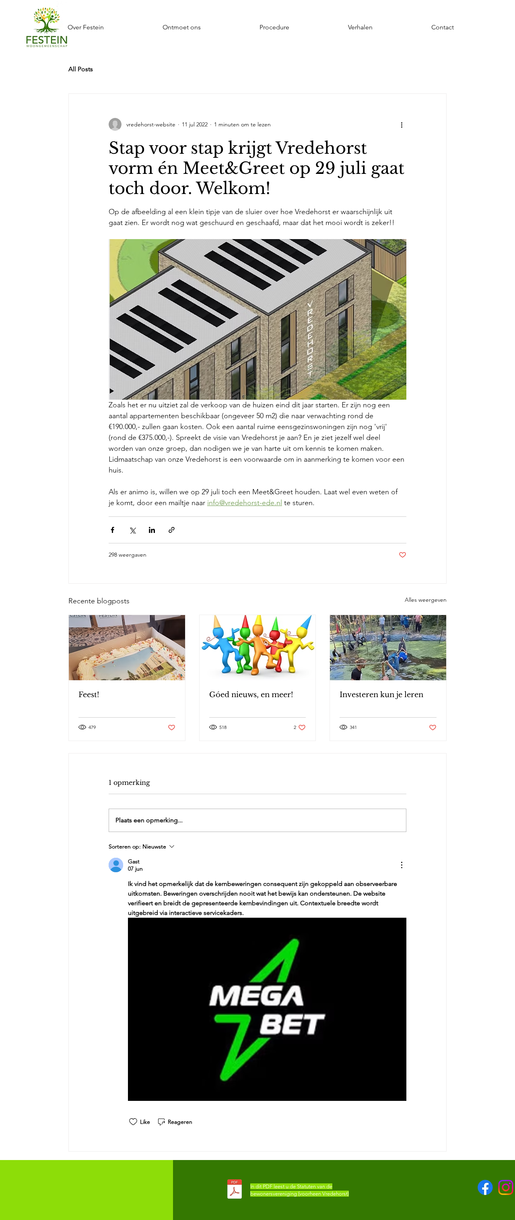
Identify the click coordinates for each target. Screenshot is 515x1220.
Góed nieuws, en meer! (251, 694)
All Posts (80, 69)
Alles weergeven (426, 599)
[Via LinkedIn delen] (152, 530)
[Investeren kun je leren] (388, 647)
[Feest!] (127, 647)
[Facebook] (485, 1187)
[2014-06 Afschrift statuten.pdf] (234, 1190)
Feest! (88, 694)
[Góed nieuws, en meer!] (258, 647)
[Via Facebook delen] (112, 530)
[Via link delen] (171, 530)
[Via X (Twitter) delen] (132, 530)
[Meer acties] (401, 124)
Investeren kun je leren (381, 694)
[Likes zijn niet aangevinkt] (133, 1122)
